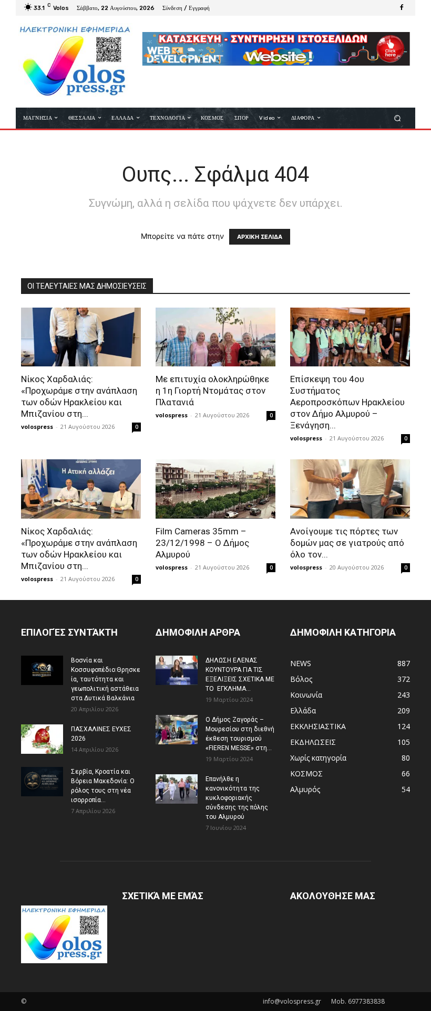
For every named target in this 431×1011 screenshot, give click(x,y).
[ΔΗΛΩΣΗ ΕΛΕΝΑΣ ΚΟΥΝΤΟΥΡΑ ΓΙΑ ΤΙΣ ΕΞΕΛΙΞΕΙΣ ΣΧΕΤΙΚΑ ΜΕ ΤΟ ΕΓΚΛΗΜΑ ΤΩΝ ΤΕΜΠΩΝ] (177, 670)
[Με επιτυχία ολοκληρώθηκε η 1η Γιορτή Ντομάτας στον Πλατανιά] (215, 337)
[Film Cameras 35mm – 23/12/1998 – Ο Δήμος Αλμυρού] (215, 489)
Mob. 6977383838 (358, 1001)
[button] (397, 118)
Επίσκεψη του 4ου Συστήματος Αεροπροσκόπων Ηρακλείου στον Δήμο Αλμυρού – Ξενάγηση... (347, 402)
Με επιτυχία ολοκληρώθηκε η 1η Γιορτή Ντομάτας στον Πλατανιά (212, 390)
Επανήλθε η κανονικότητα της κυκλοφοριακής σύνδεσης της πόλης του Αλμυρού (237, 797)
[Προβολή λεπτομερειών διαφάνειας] (276, 49)
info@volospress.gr (292, 1001)
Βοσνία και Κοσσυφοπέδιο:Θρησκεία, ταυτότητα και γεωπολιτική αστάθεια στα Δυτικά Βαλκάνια (105, 679)
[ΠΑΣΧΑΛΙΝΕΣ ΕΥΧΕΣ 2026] (42, 739)
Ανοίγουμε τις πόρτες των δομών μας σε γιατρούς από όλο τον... (347, 543)
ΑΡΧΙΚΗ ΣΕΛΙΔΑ (259, 236)
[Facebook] (401, 8)
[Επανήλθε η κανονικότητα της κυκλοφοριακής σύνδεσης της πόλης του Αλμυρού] (177, 789)
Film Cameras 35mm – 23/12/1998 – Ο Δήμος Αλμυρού (202, 543)
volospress (37, 426)
